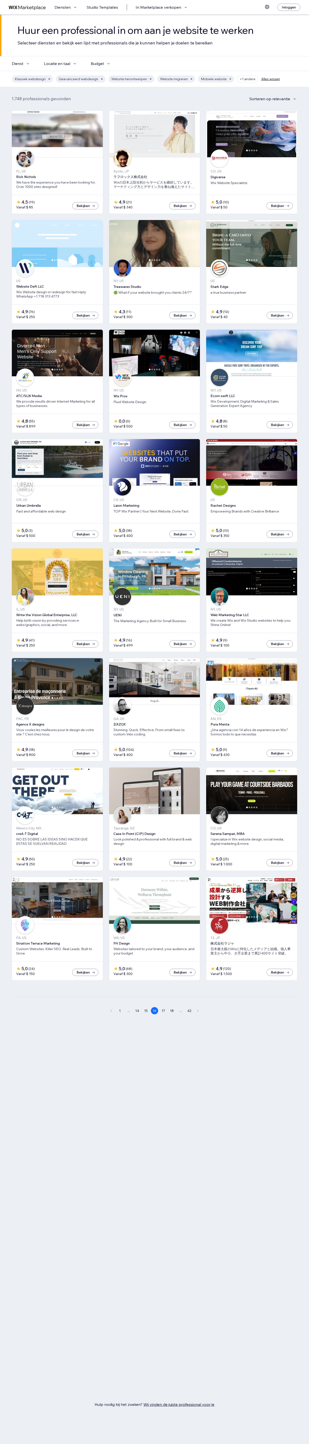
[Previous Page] (111, 1010)
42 (189, 1011)
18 (172, 1011)
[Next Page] (198, 1010)
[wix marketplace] (27, 7)
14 (137, 1011)
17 (163, 1011)
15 (146, 1011)
